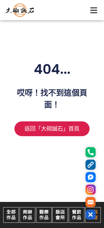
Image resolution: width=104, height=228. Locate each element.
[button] (94, 10)
